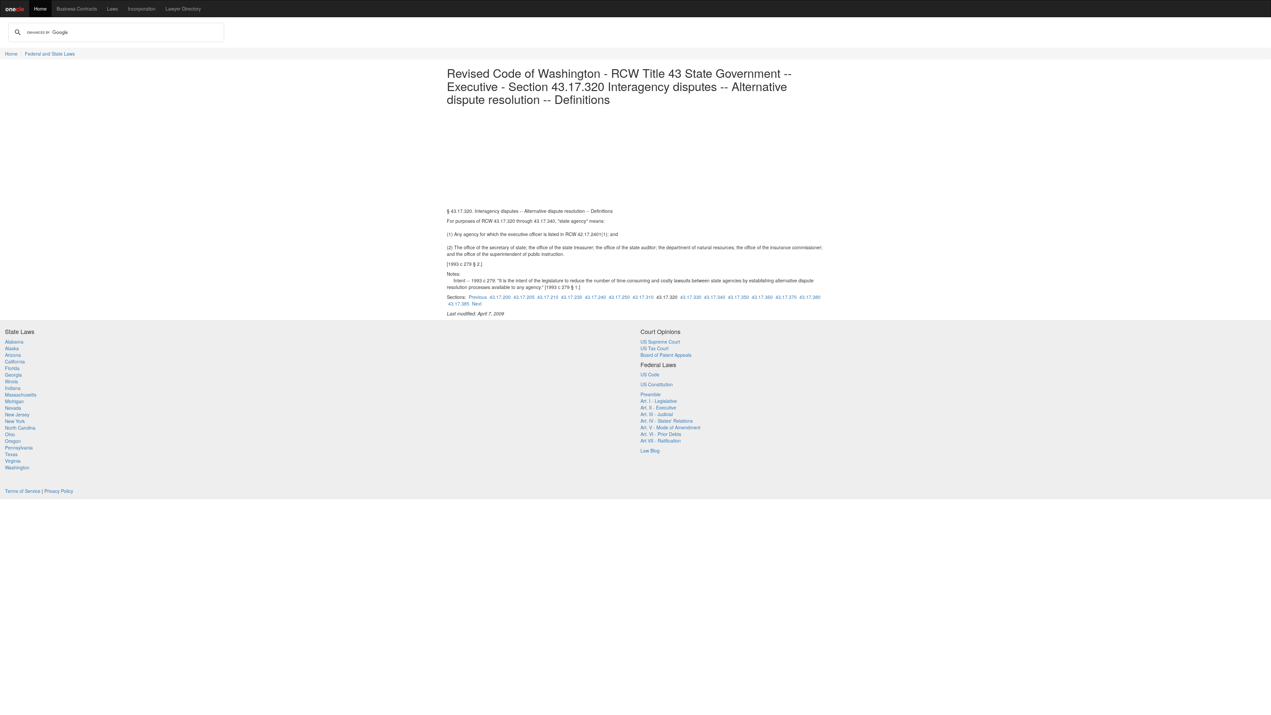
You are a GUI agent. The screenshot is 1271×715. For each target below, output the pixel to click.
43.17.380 (810, 297)
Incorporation (142, 8)
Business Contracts (77, 8)
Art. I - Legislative (658, 401)
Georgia (13, 374)
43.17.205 (524, 297)
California (15, 361)
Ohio (10, 434)
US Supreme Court (660, 341)
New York (15, 421)
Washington (17, 467)
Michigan (14, 401)
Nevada (13, 408)
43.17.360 (762, 297)
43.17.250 (619, 297)
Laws (112, 8)
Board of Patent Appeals (665, 355)
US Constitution (656, 384)
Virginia (13, 460)
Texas (11, 454)
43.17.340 (714, 297)
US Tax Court (654, 348)
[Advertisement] (635, 156)
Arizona (13, 355)
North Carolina (20, 427)
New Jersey (17, 414)
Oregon (13, 441)
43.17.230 (571, 297)
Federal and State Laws (50, 53)
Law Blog (650, 450)
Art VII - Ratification (660, 440)
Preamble (650, 394)
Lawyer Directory (183, 8)
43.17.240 (595, 297)
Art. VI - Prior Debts (660, 434)
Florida (12, 368)
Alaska (12, 348)
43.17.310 (643, 297)
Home (40, 8)
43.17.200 (500, 297)
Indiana (13, 388)
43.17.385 (458, 303)
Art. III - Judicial (656, 414)
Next (477, 303)
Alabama (14, 341)
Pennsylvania (19, 447)
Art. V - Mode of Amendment (670, 427)
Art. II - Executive (658, 407)
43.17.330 (690, 297)
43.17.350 (738, 297)
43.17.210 (547, 297)
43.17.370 (786, 297)
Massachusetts (20, 394)
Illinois (11, 381)
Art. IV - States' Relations (666, 420)
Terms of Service (22, 491)
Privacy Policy (58, 491)
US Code (649, 374)
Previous (478, 297)
